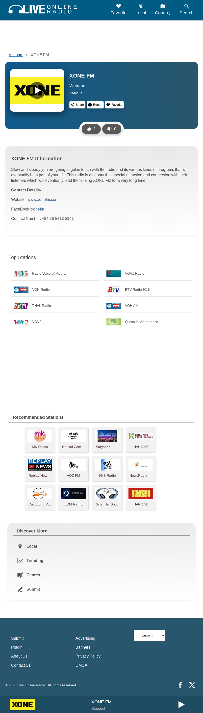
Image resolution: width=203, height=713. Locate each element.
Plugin (17, 647)
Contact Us (21, 665)
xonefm (37, 209)
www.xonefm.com (42, 199)
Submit (17, 638)
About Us (19, 656)
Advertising (85, 638)
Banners (83, 647)
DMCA (81, 665)
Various (76, 93)
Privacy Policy (88, 656)
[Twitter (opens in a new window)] (192, 685)
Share (80, 104)
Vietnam (16, 55)
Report (97, 104)
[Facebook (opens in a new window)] (180, 685)
